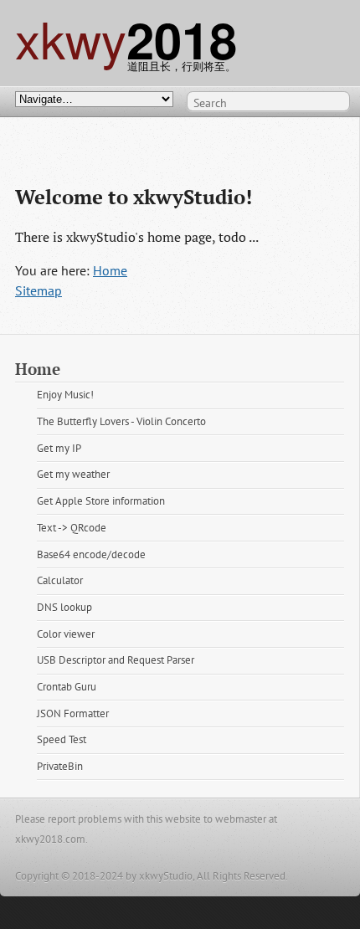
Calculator (60, 580)
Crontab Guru (66, 687)
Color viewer (66, 634)
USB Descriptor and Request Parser (115, 660)
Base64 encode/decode (91, 554)
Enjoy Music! (65, 395)
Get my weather (73, 474)
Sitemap (38, 290)
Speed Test (61, 739)
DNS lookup (64, 607)
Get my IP (59, 448)
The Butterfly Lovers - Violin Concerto (121, 421)
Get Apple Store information (101, 501)
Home (110, 270)
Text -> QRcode (71, 528)
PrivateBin (60, 766)
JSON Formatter (73, 713)
